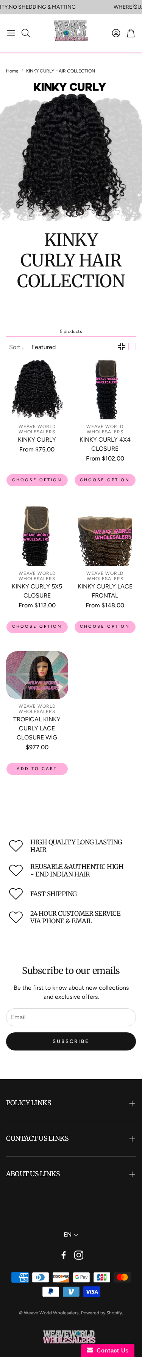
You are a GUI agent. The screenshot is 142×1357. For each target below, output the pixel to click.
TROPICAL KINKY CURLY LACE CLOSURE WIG (37, 728)
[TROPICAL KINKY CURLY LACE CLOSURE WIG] (37, 675)
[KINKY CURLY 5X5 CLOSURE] (37, 535)
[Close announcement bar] (134, 5)
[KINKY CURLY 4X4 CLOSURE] (105, 389)
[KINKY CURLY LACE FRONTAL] (105, 535)
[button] (11, 33)
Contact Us (111, 1350)
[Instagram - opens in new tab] (78, 1255)
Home (12, 71)
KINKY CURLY (37, 439)
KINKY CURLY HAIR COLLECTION (60, 71)
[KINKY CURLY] (37, 389)
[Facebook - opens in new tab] (63, 1255)
